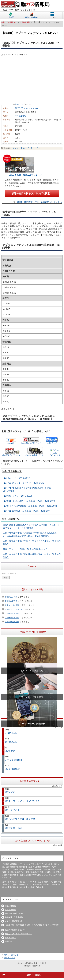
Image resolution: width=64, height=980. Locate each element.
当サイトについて (11, 955)
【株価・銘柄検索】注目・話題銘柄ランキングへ (39, 202)
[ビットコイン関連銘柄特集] (32, 655)
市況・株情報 (10, 906)
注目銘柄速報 (10, 909)
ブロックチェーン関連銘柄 (32, 723)
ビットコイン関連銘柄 (32, 670)
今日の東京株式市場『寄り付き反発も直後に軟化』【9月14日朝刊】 (32, 556)
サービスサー (36, 148)
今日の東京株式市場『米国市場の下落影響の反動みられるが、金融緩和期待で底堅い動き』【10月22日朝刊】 (30, 534)
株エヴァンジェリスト (14, 609)
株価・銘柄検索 (31, 17)
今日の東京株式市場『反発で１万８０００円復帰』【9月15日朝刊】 (32, 542)
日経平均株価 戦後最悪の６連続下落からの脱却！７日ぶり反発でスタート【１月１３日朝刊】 (31, 526)
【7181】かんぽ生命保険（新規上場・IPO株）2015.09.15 (30, 506)
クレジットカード (20, 148)
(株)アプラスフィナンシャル (26, 108)
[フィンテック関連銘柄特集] (32, 681)
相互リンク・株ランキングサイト (18, 934)
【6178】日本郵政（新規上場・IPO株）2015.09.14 (27, 511)
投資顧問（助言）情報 (14, 913)
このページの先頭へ (34, 975)
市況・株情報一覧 (10, 518)
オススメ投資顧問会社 (14, 921)
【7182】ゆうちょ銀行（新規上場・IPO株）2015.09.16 (29, 501)
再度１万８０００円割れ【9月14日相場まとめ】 (25, 549)
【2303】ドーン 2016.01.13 (16, 477)
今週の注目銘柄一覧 (12, 471)
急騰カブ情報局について (15, 930)
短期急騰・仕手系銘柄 (14, 917)
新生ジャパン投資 (12, 605)
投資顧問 (10, 17)
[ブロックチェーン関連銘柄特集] (32, 708)
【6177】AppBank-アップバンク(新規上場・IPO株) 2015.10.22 (27, 489)
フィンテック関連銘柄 (32, 697)
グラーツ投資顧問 (12, 613)
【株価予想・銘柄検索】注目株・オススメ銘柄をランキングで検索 (32, 925)
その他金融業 (20, 116)
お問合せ (8, 941)
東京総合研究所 (11, 597)
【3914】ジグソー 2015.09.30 (18, 496)
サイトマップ (10, 937)
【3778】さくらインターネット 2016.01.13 (23, 482)
